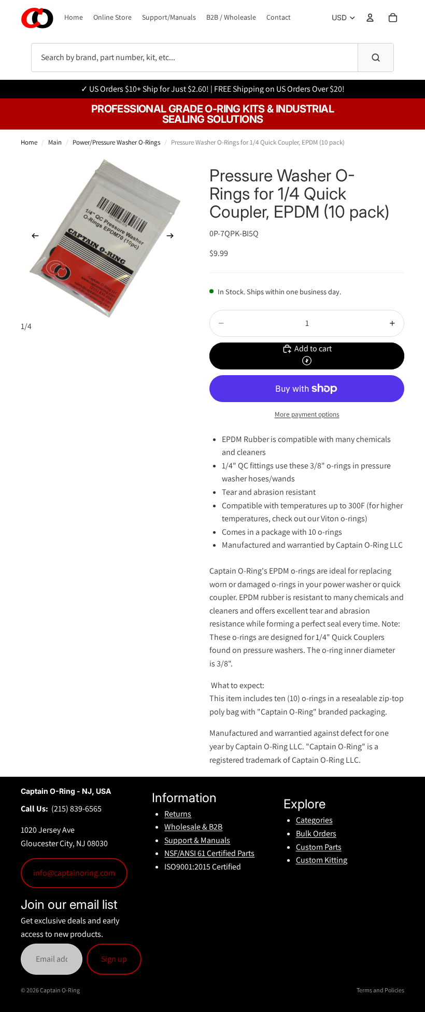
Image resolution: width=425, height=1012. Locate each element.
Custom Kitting (321, 859)
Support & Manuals (197, 840)
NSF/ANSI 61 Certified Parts (209, 853)
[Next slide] (173, 237)
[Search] (375, 58)
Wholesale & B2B (193, 826)
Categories (314, 820)
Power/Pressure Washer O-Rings (116, 142)
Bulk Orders (316, 833)
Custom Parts (319, 847)
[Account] (370, 17)
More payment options (307, 414)
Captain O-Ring (60, 990)
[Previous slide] (32, 237)
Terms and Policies (380, 990)
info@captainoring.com (74, 872)
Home (29, 142)
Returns (177, 813)
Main (55, 142)
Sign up (114, 958)
